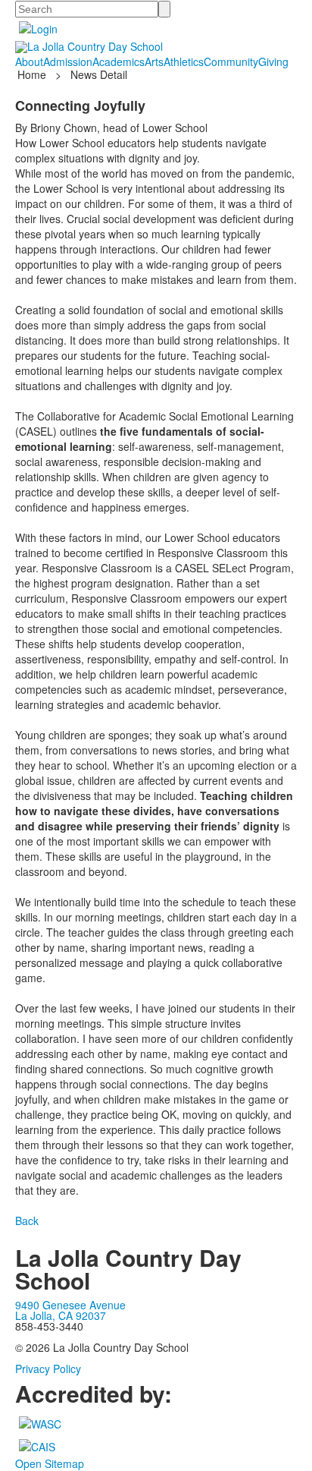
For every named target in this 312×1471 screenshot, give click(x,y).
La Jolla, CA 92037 (60, 1315)
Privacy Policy (48, 1368)
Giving (273, 61)
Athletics (184, 61)
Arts (154, 61)
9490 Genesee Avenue (70, 1304)
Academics (118, 61)
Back (27, 1220)
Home (33, 74)
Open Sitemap (49, 1463)
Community (231, 61)
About (29, 61)
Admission (67, 61)
